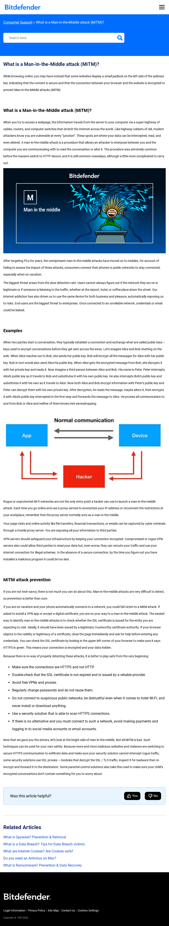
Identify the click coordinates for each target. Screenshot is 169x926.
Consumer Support (17, 22)
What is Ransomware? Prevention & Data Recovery (42, 865)
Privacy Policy (36, 910)
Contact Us (68, 910)
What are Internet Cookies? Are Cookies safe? (38, 851)
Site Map (53, 910)
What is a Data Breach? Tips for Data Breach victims (44, 844)
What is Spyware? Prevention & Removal (34, 837)
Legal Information (14, 910)
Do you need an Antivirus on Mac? (29, 858)
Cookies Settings (88, 910)
